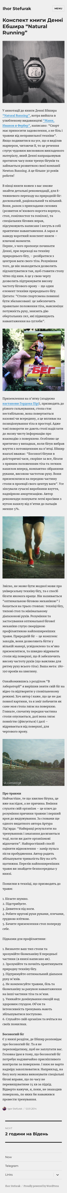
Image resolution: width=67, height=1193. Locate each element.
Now (8, 1157)
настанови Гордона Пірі (21, 403)
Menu (58, 8)
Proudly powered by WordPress (41, 1186)
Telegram (11, 1166)
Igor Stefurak (15, 1108)
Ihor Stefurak (17, 8)
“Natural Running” (16, 115)
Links (9, 1174)
